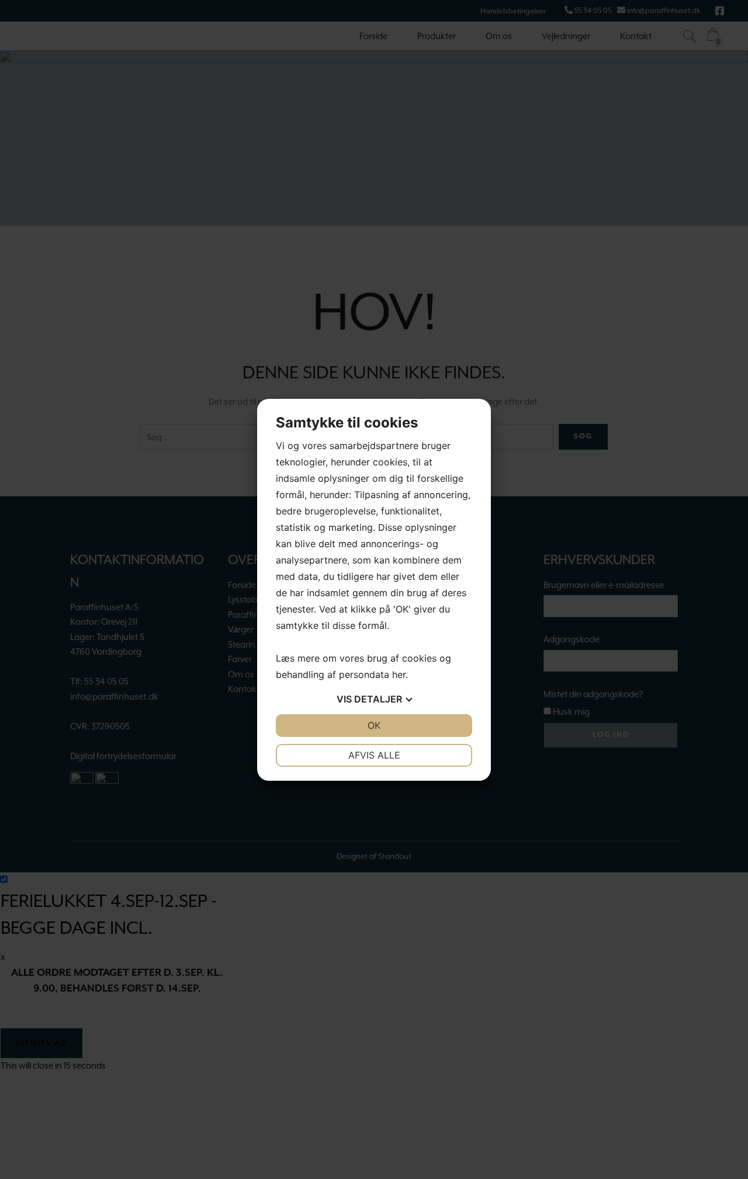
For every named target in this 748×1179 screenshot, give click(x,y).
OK (374, 725)
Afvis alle (374, 755)
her (399, 674)
